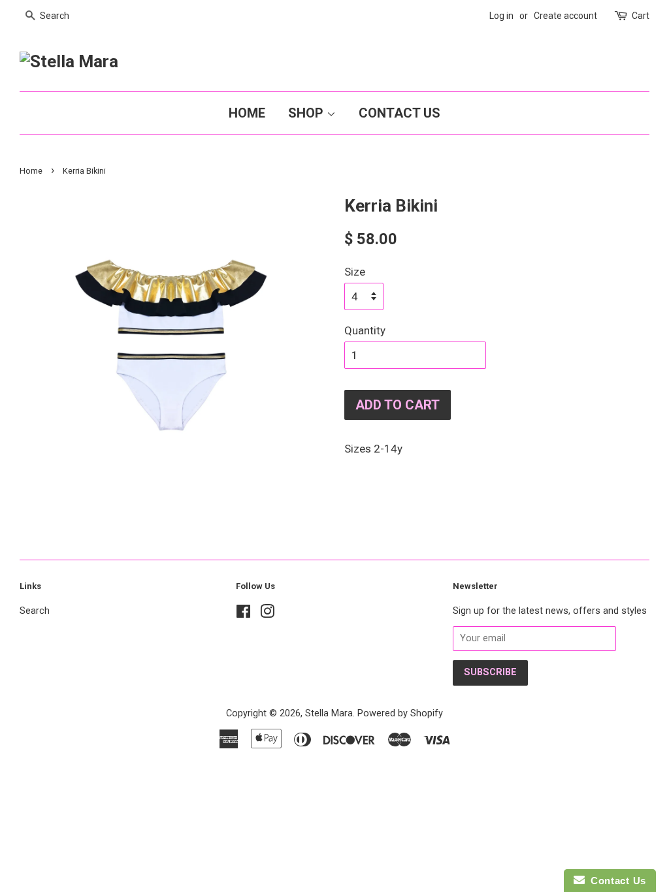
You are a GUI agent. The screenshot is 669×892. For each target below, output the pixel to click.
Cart (640, 15)
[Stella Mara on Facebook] (243, 614)
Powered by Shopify (400, 713)
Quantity (364, 330)
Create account (565, 15)
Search (35, 610)
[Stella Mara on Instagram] (267, 614)
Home (247, 113)
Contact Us (399, 113)
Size (354, 271)
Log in (501, 15)
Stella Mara (329, 713)
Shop (307, 113)
